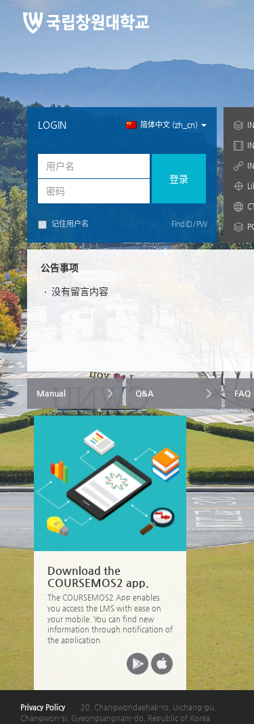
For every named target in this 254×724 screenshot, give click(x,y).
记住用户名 (70, 224)
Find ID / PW (189, 224)
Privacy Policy (42, 707)
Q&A (144, 393)
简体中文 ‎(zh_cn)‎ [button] (170, 125)
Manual (51, 393)
